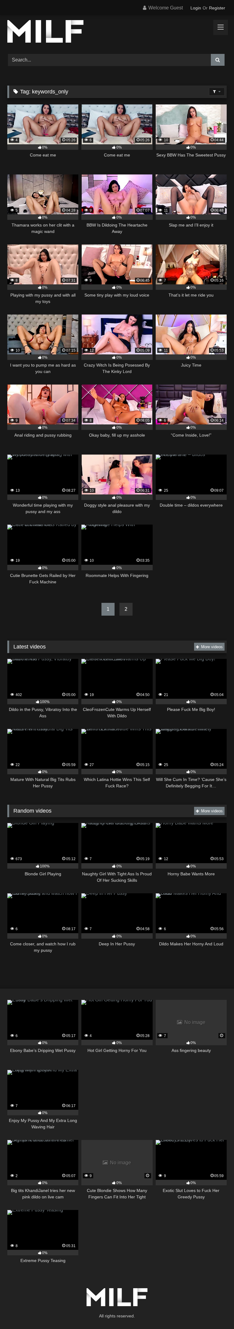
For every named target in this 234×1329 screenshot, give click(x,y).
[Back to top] (215, 1311)
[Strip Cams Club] (117, 32)
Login (195, 7)
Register (217, 7)
